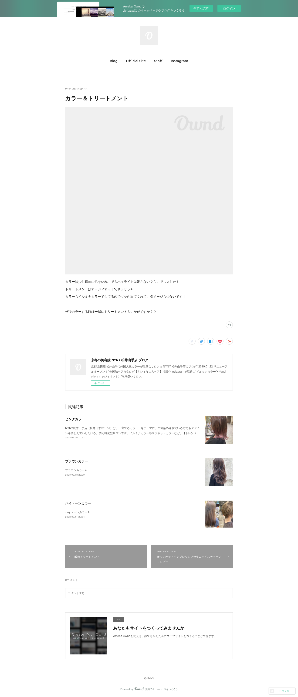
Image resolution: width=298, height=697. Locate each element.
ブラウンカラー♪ (76, 470)
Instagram (179, 61)
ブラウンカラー (76, 461)
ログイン (229, 8)
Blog (114, 61)
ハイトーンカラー (78, 503)
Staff (158, 61)
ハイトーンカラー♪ (77, 512)
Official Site (136, 61)
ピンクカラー (75, 419)
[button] (114, 61)
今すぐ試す (201, 8)
